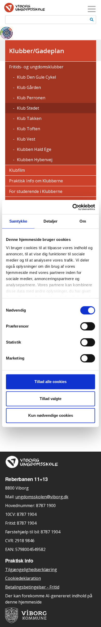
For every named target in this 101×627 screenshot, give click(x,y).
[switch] (87, 326)
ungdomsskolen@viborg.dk (41, 497)
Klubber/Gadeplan (36, 50)
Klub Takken (28, 118)
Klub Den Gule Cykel (36, 77)
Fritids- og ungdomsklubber (36, 67)
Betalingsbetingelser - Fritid (32, 587)
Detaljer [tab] (51, 221)
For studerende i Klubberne (35, 191)
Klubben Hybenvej (34, 159)
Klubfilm (17, 170)
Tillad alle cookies (50, 381)
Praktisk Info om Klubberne (36, 181)
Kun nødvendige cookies (50, 415)
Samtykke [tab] (18, 221)
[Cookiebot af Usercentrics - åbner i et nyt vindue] (72, 207)
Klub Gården (28, 87)
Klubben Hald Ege (33, 149)
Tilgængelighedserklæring (31, 569)
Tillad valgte (50, 398)
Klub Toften (28, 129)
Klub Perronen (30, 98)
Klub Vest (25, 139)
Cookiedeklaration (23, 578)
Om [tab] (83, 221)
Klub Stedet (27, 108)
